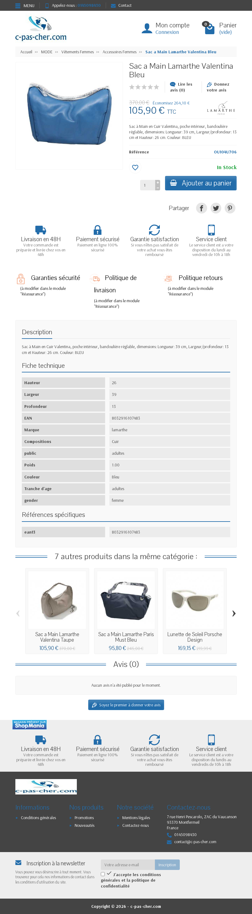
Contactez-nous (135, 825)
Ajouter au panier (207, 183)
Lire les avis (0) (181, 87)
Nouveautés (84, 825)
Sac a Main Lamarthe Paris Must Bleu (126, 637)
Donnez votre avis (218, 87)
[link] (201, 208)
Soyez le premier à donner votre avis (129, 705)
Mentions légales (136, 817)
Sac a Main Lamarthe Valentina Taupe (57, 637)
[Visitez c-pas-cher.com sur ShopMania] (29, 724)
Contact (125, 5)
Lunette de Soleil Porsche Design (194, 637)
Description (37, 332)
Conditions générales (38, 817)
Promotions (84, 817)
